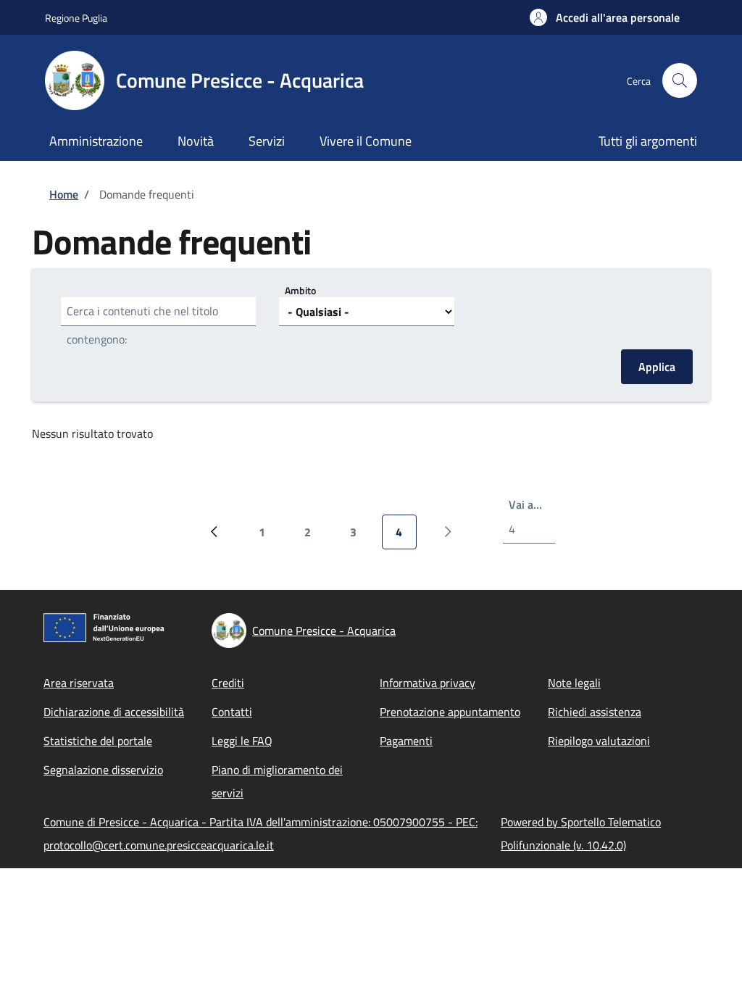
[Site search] (679, 80)
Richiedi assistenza (594, 711)
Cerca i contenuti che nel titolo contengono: (142, 325)
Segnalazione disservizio (103, 769)
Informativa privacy (427, 682)
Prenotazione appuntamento (450, 711)
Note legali (574, 682)
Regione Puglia (76, 17)
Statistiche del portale (97, 740)
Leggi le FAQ (242, 740)
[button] (604, 17)
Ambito (300, 290)
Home (63, 194)
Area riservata (78, 682)
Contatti (232, 711)
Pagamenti (406, 740)
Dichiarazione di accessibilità (113, 711)
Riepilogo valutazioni (599, 740)
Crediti (228, 682)
